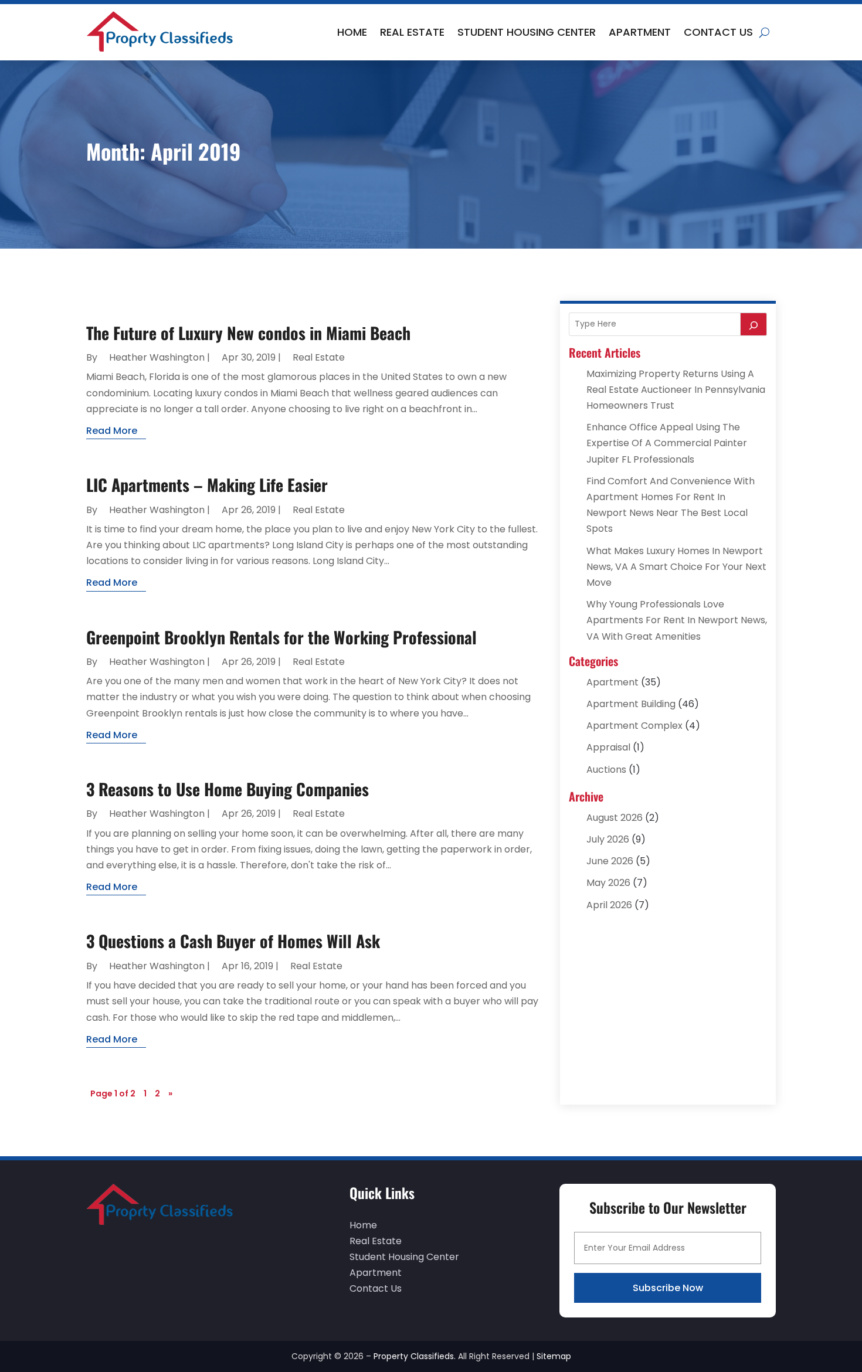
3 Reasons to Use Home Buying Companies (227, 789)
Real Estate (412, 32)
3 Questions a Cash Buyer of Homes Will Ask (233, 941)
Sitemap (554, 1356)
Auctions (606, 769)
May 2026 (608, 882)
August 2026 (614, 817)
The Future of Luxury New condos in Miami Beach (248, 333)
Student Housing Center (526, 32)
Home (352, 32)
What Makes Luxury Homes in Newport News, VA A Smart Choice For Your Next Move (676, 566)
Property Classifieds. (415, 1356)
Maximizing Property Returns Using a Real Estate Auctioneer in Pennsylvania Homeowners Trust (675, 389)
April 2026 (609, 905)
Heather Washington (157, 357)
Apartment (640, 32)
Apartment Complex (634, 725)
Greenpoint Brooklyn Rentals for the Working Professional (281, 637)
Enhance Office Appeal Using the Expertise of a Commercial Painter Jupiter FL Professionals (666, 443)
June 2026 (609, 861)
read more (111, 430)
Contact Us (718, 32)
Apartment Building (631, 704)
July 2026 (607, 839)
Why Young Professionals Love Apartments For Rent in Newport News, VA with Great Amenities (676, 620)
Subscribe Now (668, 1288)
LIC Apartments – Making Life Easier (207, 485)
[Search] (753, 324)
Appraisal (608, 747)
